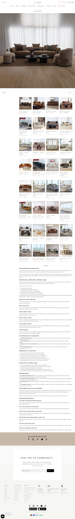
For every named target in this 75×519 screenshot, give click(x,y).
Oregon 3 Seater (65, 238)
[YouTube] (42, 479)
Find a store (62, 2)
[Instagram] (33, 479)
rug (56, 386)
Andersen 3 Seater (38, 152)
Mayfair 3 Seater (38, 278)
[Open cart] (72, 2)
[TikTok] (46, 479)
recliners (40, 315)
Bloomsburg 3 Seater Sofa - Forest (23, 133)
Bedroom (23, 6)
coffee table (45, 386)
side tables (51, 386)
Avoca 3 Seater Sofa (52, 172)
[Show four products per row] (4, 92)
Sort (70, 92)
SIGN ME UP (50, 510)
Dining (17, 6)
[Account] (70, 2)
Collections (31, 6)
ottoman (39, 332)
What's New (61, 6)
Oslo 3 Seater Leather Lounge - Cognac (24, 280)
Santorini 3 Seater (65, 152)
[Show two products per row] (2, 92)
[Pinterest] (38, 479)
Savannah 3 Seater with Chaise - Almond (24, 301)
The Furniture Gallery (24, 314)
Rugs (54, 6)
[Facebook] (28, 479)
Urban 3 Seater (23, 172)
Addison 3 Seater (51, 152)
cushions (24, 392)
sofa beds (46, 315)
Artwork (48, 6)
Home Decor (40, 6)
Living (11, 6)
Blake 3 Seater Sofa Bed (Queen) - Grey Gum (52, 195)
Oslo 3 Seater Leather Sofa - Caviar (64, 174)
